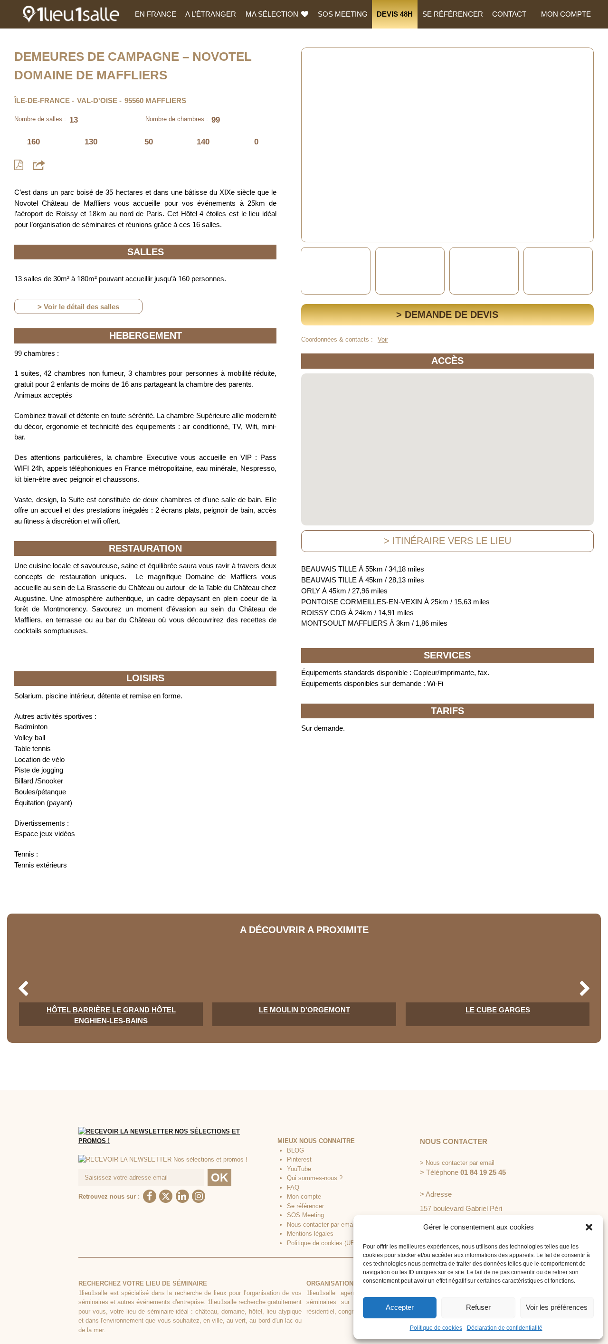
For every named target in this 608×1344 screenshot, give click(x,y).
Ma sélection (273, 14)
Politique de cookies (436, 1328)
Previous (310, 271)
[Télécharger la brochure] (18, 165)
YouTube (299, 1168)
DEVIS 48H (395, 14)
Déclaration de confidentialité (504, 1328)
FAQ (293, 1187)
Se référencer (452, 14)
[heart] (315, 61)
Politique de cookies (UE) (322, 1243)
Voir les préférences (557, 1307)
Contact (509, 14)
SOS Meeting (343, 14)
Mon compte (566, 14)
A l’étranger (210, 14)
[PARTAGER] (39, 164)
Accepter (400, 1307)
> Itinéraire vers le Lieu (447, 540)
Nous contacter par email (321, 1224)
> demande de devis (447, 314)
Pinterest (299, 1159)
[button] (589, 1227)
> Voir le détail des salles (78, 307)
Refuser (478, 1307)
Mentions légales (310, 1233)
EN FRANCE (155, 14)
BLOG (295, 1150)
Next (585, 271)
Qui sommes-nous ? (314, 1178)
